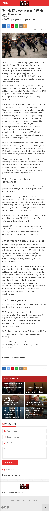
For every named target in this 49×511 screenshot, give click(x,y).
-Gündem (5, 18)
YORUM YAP (11, 462)
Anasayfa (5, 16)
